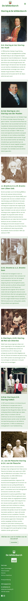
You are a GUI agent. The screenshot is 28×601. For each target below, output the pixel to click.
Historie (3, 573)
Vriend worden (5, 571)
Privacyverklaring (6, 580)
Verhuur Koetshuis (6, 575)
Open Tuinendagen (6, 568)
